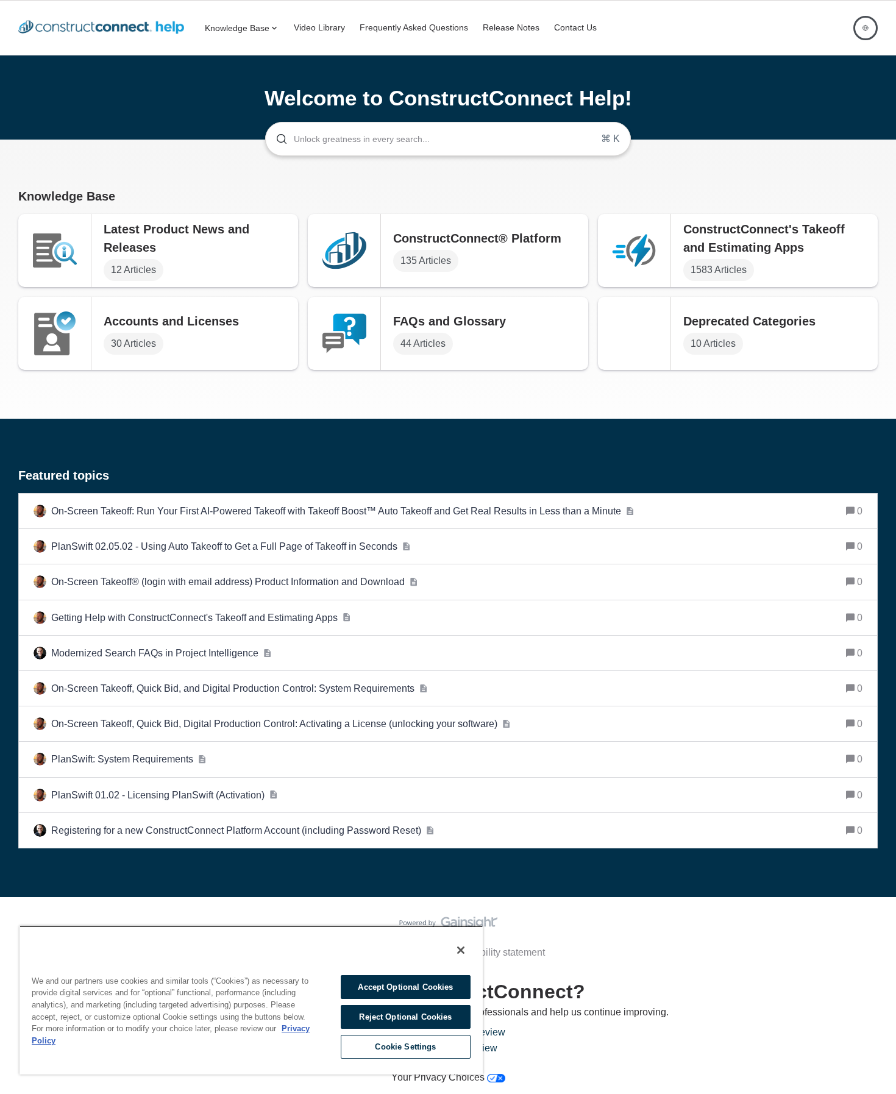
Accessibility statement (495, 952)
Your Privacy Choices (439, 1077)
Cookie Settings (405, 1046)
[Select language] (865, 28)
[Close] (460, 950)
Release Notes (511, 27)
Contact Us (575, 27)
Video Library (319, 27)
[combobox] (448, 139)
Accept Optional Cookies (405, 987)
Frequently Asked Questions (414, 27)
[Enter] (276, 139)
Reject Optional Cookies (405, 1016)
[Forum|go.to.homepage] (104, 28)
